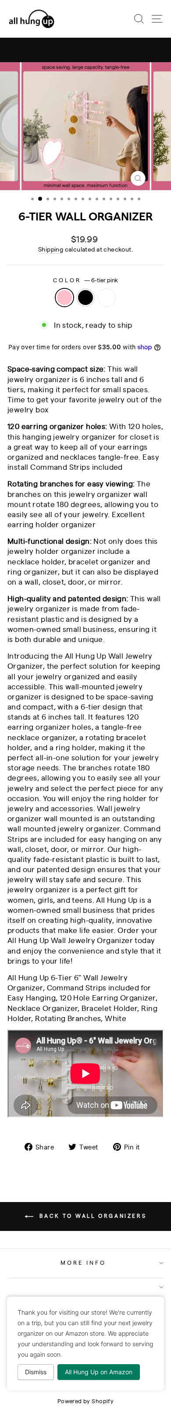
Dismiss (35, 1372)
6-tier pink (64, 297)
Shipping (50, 249)
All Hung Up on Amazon (98, 1372)
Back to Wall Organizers (91, 1215)
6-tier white (106, 297)
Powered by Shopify (85, 1400)
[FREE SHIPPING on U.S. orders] (85, 50)
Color (85, 280)
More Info (83, 1262)
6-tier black (85, 297)
